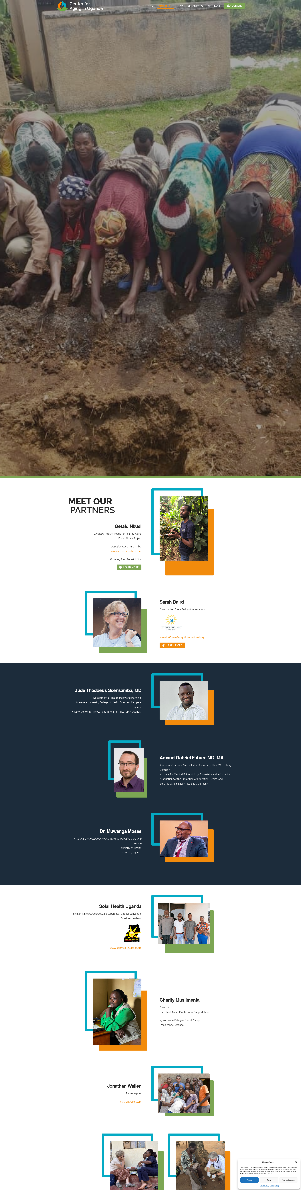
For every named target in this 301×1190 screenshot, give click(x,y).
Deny (269, 1180)
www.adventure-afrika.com (126, 551)
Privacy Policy (264, 1186)
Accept (249, 1180)
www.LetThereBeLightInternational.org (182, 637)
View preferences (288, 1180)
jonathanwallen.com (130, 1102)
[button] (296, 1162)
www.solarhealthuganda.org (125, 948)
